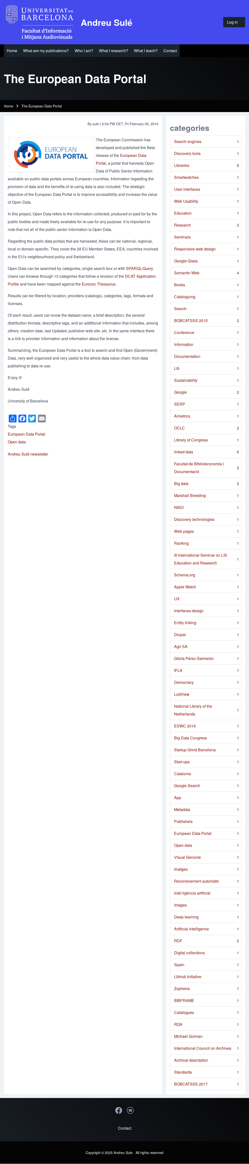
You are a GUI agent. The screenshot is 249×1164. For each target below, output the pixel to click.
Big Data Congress (190, 738)
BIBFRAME (184, 1000)
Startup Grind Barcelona (195, 750)
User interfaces (187, 189)
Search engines (187, 141)
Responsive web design (195, 249)
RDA (178, 1024)
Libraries (181, 165)
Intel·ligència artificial (192, 893)
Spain (179, 964)
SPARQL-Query (139, 268)
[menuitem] (234, 22)
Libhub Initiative (187, 976)
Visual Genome (187, 857)
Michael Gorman (188, 1036)
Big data (181, 483)
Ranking (181, 543)
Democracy (184, 682)
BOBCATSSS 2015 (191, 320)
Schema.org (184, 575)
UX (177, 598)
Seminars (182, 237)
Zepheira (182, 988)
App (177, 797)
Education (183, 213)
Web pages (184, 531)
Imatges (181, 869)
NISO (179, 507)
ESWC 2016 (185, 726)
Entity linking (185, 622)
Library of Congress (191, 440)
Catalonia (182, 773)
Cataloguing (184, 296)
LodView (181, 694)
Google (180, 392)
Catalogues (184, 1012)
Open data (17, 442)
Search (180, 308)
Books (179, 284)
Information (183, 344)
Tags (12, 426)
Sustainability (185, 380)
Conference (184, 332)
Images (180, 905)
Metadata (182, 809)
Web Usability (186, 201)
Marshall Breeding (190, 495)
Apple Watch (185, 587)
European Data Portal (26, 434)
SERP (179, 404)
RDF (178, 941)
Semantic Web (186, 273)
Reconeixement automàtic (196, 881)
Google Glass (186, 261)
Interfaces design (189, 610)
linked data (183, 452)
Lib (176, 368)
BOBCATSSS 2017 (191, 1084)
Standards (183, 1072)
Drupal (180, 634)
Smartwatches (186, 177)
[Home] (41, 22)
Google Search (187, 785)
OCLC (179, 428)
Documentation (187, 356)
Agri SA (180, 646)
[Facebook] (119, 1110)
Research (182, 225)
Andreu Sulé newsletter (28, 454)
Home (8, 106)
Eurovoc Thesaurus (99, 284)
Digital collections (189, 952)
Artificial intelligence (191, 929)
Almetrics (182, 416)
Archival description (191, 1060)
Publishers (183, 821)
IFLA (178, 670)
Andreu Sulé (106, 22)
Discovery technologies (194, 519)
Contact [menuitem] (124, 1128)
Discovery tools (187, 153)
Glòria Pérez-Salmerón (194, 658)
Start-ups (182, 761)
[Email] (130, 1110)
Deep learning (186, 917)
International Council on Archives (202, 1048)
